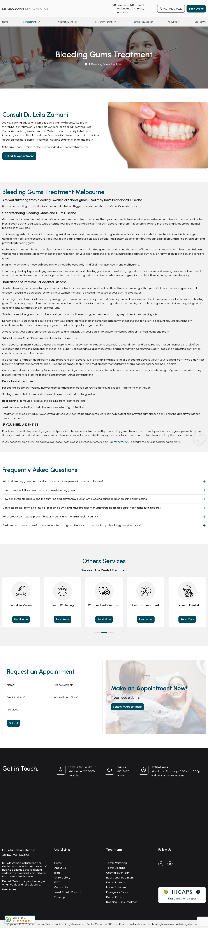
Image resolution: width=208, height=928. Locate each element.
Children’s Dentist (21, 605)
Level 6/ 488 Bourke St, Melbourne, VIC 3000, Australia (131, 8)
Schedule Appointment (19, 156)
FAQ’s (57, 882)
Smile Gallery (62, 877)
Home (5, 22)
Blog (57, 872)
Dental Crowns (115, 897)
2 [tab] (104, 632)
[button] (42, 22)
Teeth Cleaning (187, 605)
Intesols (197, 924)
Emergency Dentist (143, 22)
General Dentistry (32, 22)
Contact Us (200, 22)
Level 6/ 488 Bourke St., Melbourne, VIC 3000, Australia (83, 771)
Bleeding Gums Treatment (122, 902)
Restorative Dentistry (105, 22)
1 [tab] (97, 632)
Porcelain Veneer (116, 887)
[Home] (86, 64)
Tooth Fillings (146, 605)
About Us (172, 22)
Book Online (196, 8)
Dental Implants (116, 882)
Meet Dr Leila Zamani (67, 892)
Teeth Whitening (116, 863)
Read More (21, 619)
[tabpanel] (62, 602)
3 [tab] (110, 632)
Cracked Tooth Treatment (62, 607)
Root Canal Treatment (104, 605)
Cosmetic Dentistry (67, 22)
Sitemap (59, 897)
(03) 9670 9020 (172, 8)
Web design (182, 924)
